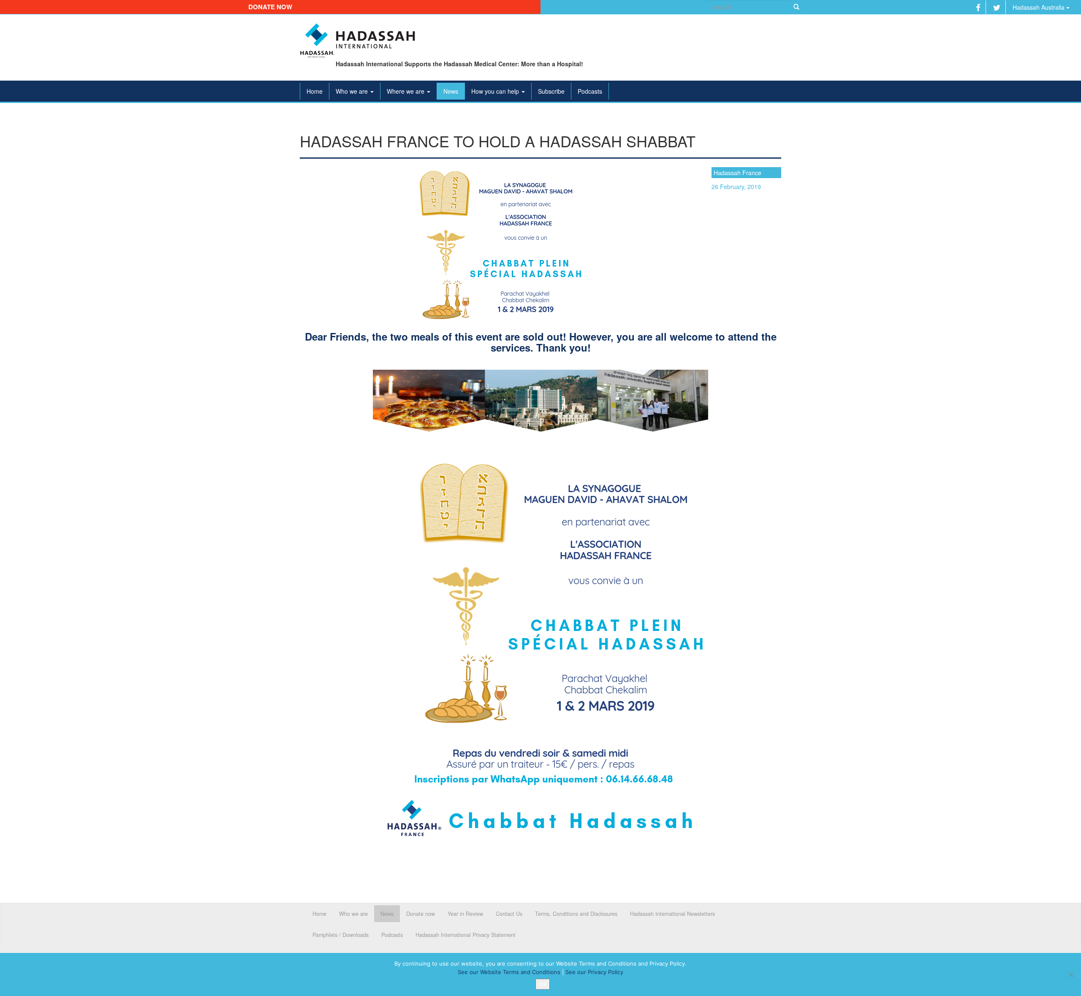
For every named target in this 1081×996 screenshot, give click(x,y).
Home (315, 91)
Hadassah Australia (1039, 7)
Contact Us (509, 914)
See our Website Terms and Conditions (509, 972)
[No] (1070, 974)
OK (542, 984)
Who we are (352, 91)
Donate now (270, 6)
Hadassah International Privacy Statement (466, 935)
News (450, 91)
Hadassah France (737, 172)
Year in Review (465, 914)
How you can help (496, 91)
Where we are (406, 91)
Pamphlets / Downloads (340, 935)
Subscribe (551, 91)
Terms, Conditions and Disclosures (576, 914)
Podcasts (590, 91)
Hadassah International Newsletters (672, 914)
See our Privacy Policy (594, 972)
